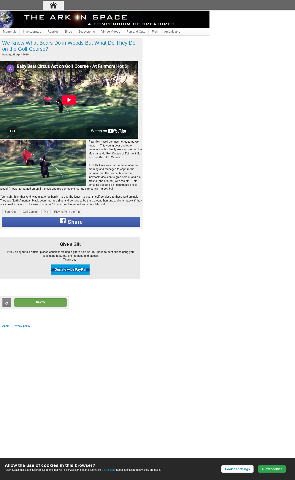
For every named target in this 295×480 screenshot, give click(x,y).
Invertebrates (32, 31)
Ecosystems (86, 31)
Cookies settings (237, 469)
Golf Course (30, 256)
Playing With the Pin (67, 256)
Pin (46, 256)
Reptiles (53, 31)
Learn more (109, 469)
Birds (68, 31)
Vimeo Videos (110, 31)
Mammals (9, 31)
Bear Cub (10, 256)
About (7, 399)
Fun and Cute (136, 31)
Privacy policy (29, 399)
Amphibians (172, 31)
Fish (155, 31)
